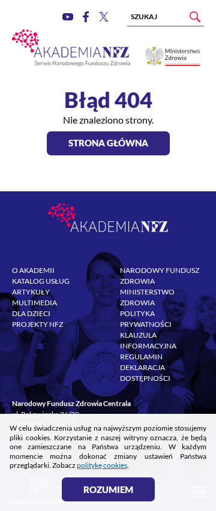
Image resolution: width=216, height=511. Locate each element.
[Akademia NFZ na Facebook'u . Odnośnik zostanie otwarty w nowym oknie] (86, 16)
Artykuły (31, 291)
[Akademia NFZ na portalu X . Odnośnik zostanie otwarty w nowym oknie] (103, 16)
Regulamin (141, 356)
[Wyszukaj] (195, 16)
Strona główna (108, 142)
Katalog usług (41, 280)
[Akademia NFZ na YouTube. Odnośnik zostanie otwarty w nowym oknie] (67, 17)
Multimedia (34, 302)
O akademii (33, 270)
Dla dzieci (31, 313)
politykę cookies (102, 465)
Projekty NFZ (37, 324)
